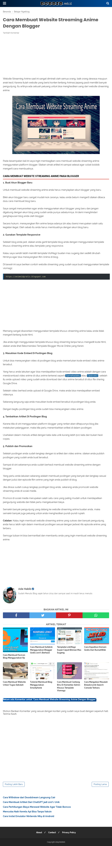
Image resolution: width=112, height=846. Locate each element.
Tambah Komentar (11, 33)
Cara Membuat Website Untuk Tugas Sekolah (14, 683)
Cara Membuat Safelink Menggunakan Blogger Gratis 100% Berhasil (41, 650)
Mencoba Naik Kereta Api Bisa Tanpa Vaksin (27, 811)
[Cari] (107, 3)
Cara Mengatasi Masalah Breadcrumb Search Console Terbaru (96, 685)
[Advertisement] (56, 55)
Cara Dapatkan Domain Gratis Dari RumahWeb (95, 648)
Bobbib (62, 842)
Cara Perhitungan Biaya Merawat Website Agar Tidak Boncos (37, 807)
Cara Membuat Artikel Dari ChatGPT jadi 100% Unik (31, 802)
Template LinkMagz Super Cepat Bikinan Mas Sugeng (69, 650)
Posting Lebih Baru (14, 784)
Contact (52, 832)
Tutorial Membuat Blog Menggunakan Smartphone (41, 685)
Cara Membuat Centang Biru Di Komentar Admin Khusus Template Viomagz (68, 686)
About (39, 832)
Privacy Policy (69, 832)
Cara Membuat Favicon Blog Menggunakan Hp (14, 656)
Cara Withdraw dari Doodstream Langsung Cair (29, 797)
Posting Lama (100, 784)
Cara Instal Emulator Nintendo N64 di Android (28, 816)
